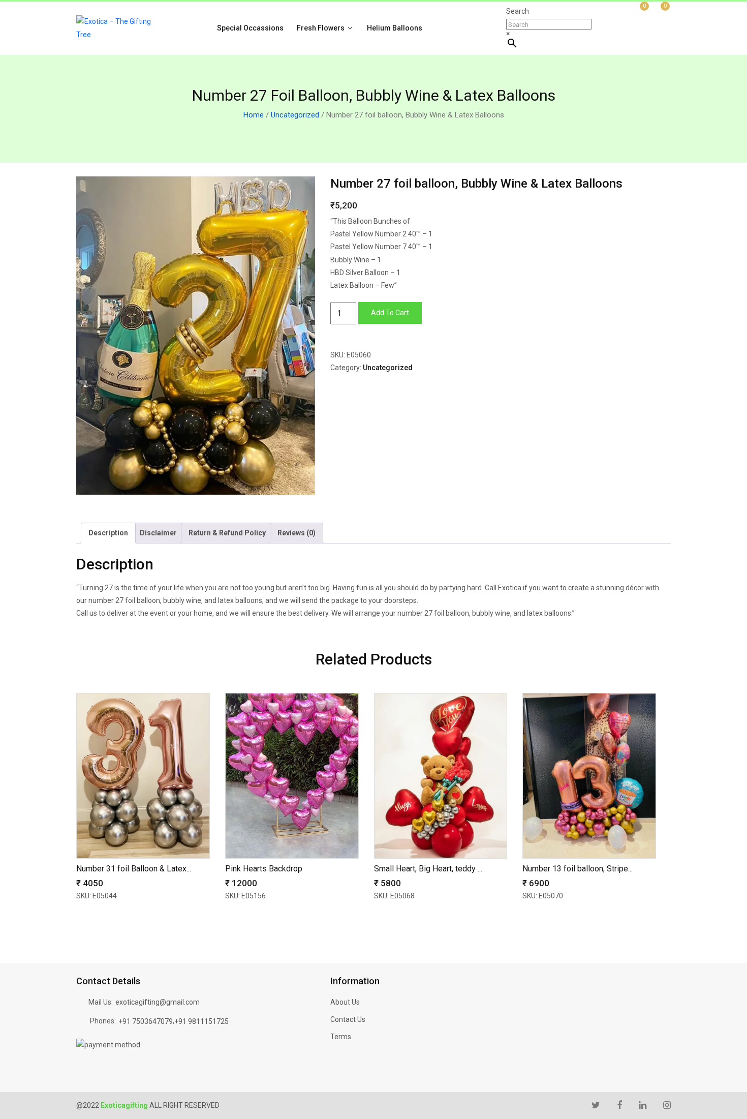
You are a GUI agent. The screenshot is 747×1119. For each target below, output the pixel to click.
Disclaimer (158, 533)
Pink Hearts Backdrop (263, 868)
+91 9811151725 (201, 1021)
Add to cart (390, 313)
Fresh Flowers (321, 28)
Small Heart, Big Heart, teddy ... (428, 868)
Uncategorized (295, 114)
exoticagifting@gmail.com (157, 1002)
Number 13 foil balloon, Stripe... (577, 868)
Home (253, 114)
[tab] (108, 533)
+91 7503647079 (145, 1021)
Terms (340, 1036)
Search (517, 11)
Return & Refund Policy (227, 533)
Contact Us (347, 1019)
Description (108, 533)
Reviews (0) (296, 533)
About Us (345, 1002)
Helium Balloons (394, 28)
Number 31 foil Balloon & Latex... (133, 868)
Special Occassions (250, 28)
